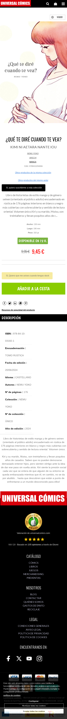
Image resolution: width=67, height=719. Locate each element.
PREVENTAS (34, 577)
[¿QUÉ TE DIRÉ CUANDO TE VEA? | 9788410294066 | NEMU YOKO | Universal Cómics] (33, 72)
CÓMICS (33, 562)
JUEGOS (33, 570)
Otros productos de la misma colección (33, 172)
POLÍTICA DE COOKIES (33, 637)
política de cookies (11, 695)
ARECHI (32, 158)
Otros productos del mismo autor (33, 180)
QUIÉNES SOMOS (33, 601)
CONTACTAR (33, 598)
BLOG (33, 594)
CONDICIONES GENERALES (33, 625)
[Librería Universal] (15, 4)
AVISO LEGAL (33, 629)
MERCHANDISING (33, 574)
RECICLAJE (33, 609)
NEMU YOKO (33, 153)
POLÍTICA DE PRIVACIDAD (33, 633)
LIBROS (33, 566)
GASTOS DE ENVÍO (33, 605)
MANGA (32, 162)
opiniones (34, 544)
